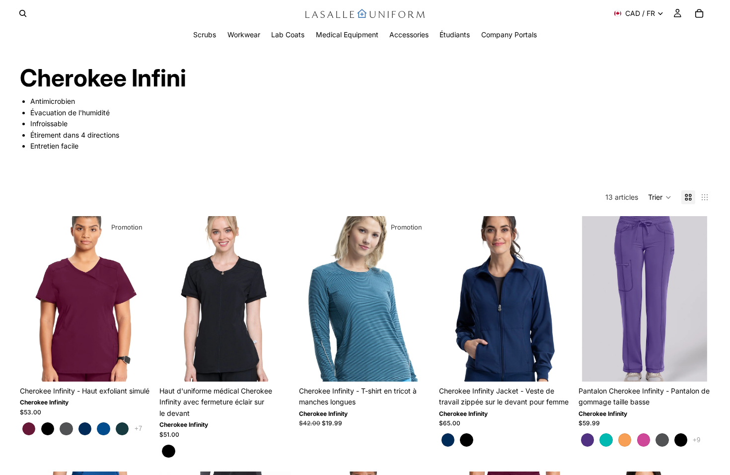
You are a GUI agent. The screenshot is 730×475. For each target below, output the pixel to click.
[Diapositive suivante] (136, 299)
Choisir (144, 366)
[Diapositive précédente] (35, 299)
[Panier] (699, 13)
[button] (659, 197)
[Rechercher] (23, 13)
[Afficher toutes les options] (138, 428)
